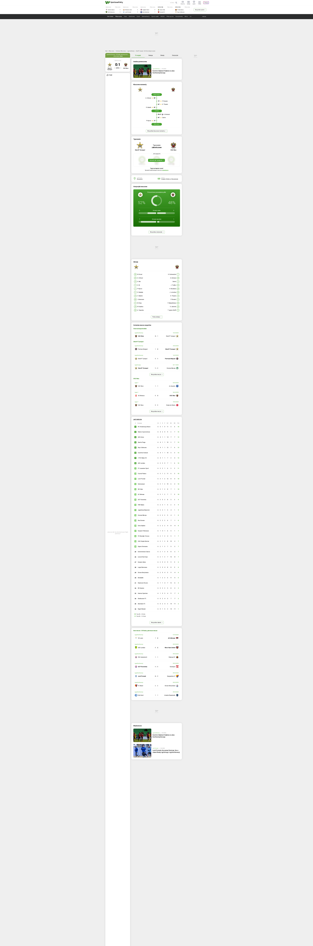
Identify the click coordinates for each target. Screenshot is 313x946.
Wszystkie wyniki (199, 9)
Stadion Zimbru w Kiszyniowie (169, 179)
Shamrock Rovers (143, 583)
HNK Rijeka (141, 505)
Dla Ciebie (110, 16)
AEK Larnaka (141, 463)
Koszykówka (179, 16)
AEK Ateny (141, 437)
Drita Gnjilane (141, 525)
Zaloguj (206, 2)
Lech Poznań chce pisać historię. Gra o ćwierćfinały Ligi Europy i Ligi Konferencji (166, 751)
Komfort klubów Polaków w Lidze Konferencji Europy (164, 72)
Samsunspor (141, 484)
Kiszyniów (140, 179)
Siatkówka (132, 16)
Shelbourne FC (142, 598)
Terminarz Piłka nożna (121, 51)
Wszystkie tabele (156, 622)
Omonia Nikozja (142, 515)
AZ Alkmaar (141, 494)
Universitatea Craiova (144, 551)
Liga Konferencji (131, 51)
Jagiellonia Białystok (144, 510)
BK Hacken (141, 588)
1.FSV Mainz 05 (142, 458)
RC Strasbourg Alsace (144, 426)
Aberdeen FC (141, 604)
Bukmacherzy (145, 16)
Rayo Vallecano (142, 447)
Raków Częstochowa (144, 432)
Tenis (125, 16)
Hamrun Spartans (143, 593)
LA (190, 16)
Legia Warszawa (142, 567)
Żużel (138, 16)
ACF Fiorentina (142, 499)
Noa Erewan (141, 520)
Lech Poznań (141, 479)
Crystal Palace (142, 473)
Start (106, 51)
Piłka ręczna (170, 16)
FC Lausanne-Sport (143, 468)
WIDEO (162, 16)
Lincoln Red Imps (143, 557)
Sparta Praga (141, 442)
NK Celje (140, 489)
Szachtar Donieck (143, 453)
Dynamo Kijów (142, 562)
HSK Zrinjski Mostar (143, 541)
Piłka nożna (118, 16)
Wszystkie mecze (156, 374)
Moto (186, 16)
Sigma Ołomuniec (143, 546)
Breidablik (140, 578)
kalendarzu (165, 170)
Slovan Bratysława (143, 572)
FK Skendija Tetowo (143, 536)
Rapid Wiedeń (142, 609)
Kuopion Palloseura (143, 531)
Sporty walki (155, 16)
